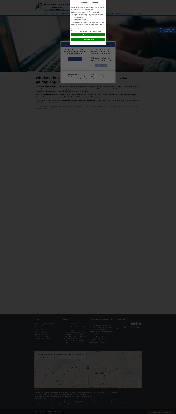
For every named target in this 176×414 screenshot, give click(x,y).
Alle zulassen (88, 35)
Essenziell (76, 29)
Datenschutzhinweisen (77, 17)
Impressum (80, 43)
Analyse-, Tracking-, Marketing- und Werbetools (87, 31)
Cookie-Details (74, 43)
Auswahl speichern (88, 39)
